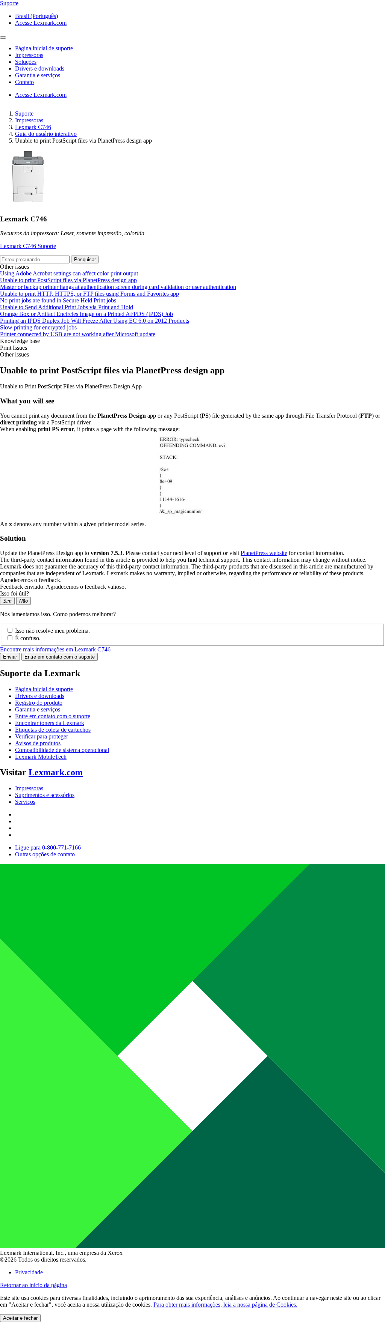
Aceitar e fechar (20, 1318)
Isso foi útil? (14, 593)
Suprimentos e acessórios (44, 795)
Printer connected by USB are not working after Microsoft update (77, 334)
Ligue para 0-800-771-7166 (48, 847)
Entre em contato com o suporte (59, 657)
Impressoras (29, 120)
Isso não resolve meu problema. (52, 630)
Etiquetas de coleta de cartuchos (53, 729)
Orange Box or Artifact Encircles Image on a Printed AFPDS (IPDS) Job (86, 314)
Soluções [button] (25, 62)
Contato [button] (24, 82)
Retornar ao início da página (33, 1285)
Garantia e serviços (37, 709)
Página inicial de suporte (44, 689)
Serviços (25, 802)
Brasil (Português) (36, 16)
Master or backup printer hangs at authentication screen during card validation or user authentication (118, 287)
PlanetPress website (264, 553)
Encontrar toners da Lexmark (49, 723)
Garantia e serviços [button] (37, 75)
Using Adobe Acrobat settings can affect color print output (69, 273)
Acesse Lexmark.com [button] (41, 23)
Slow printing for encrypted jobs (38, 327)
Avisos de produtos (38, 743)
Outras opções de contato (45, 854)
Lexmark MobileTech (41, 756)
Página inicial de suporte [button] (44, 48)
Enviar (10, 657)
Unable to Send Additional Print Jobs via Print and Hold (66, 307)
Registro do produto (38, 702)
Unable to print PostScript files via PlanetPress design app (68, 280)
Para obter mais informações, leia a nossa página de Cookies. (225, 1304)
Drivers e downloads (39, 696)
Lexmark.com (56, 772)
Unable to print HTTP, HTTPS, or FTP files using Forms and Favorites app (89, 293)
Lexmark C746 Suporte (28, 246)
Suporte (24, 113)
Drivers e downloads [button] (39, 68)
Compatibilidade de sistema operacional (62, 750)
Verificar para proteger (41, 736)
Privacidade (29, 1272)
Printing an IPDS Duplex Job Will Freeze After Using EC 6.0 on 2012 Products (94, 320)
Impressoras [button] (29, 55)
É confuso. (28, 638)
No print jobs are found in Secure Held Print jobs (58, 300)
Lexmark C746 (33, 127)
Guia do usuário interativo (46, 134)
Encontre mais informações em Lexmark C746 (55, 649)
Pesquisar (85, 259)
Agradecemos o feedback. (31, 580)
